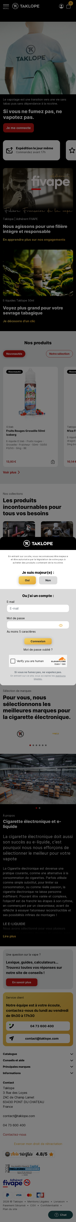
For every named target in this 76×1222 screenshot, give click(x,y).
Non (48, 580)
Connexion (38, 641)
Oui (27, 580)
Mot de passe (16, 618)
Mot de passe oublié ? (38, 649)
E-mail (10, 601)
